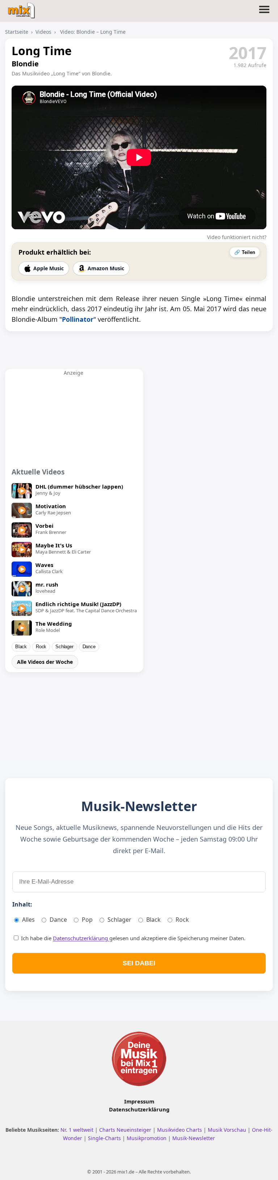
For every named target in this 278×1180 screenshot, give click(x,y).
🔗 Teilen (244, 252)
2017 (247, 52)
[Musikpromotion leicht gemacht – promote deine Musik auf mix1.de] (139, 1058)
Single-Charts (105, 1138)
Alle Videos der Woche (45, 661)
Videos (43, 31)
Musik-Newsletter (193, 1138)
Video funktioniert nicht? (236, 237)
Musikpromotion (147, 1138)
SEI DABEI (139, 963)
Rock (41, 646)
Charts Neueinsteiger (126, 1129)
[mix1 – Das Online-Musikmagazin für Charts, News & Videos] (22, 8)
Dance (89, 646)
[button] (264, 14)
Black (21, 646)
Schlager (64, 646)
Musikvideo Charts (180, 1129)
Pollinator (77, 319)
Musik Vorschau (228, 1129)
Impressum (139, 1101)
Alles (28, 920)
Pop (87, 920)
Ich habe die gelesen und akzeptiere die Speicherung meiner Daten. (132, 938)
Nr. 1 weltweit (77, 1129)
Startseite (16, 31)
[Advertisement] (73, 421)
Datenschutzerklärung (81, 938)
